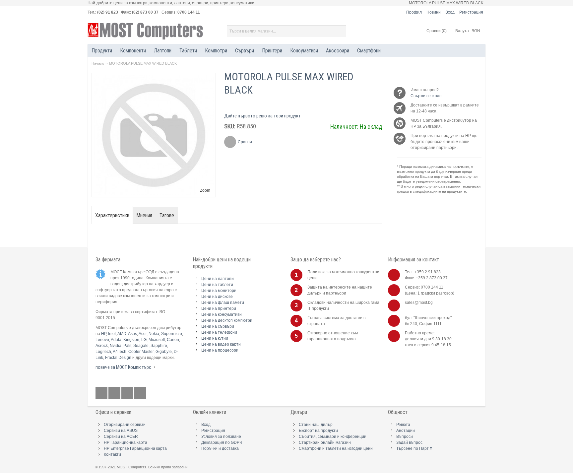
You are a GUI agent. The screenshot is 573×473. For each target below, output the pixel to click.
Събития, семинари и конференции (332, 436)
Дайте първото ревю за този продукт (262, 116)
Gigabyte (164, 351)
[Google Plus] (114, 393)
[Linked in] (127, 393)
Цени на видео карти (221, 344)
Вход (450, 12)
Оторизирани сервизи (125, 424)
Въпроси (404, 436)
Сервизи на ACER (121, 436)
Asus (132, 333)
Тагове (166, 215)
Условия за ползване (221, 436)
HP (103, 333)
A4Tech (119, 351)
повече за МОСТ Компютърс (123, 367)
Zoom (205, 190)
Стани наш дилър (316, 424)
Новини (433, 12)
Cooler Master (141, 351)
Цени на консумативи (221, 314)
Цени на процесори (219, 350)
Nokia (154, 333)
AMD (121, 333)
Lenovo (102, 339)
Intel (112, 333)
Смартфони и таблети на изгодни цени (336, 448)
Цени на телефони (219, 332)
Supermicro (171, 333)
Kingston (131, 339)
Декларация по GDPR (221, 442)
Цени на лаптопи (217, 278)
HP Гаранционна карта (125, 442)
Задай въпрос (409, 442)
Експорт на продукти (318, 430)
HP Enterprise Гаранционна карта (135, 448)
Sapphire (159, 345)
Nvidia (115, 345)
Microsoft (157, 339)
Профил (414, 12)
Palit (127, 345)
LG (144, 339)
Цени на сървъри (217, 326)
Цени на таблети (217, 284)
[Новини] (140, 393)
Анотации (405, 430)
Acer (143, 333)
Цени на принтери (218, 308)
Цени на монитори (218, 290)
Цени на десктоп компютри (226, 320)
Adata (116, 339)
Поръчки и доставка (220, 448)
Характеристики (112, 215)
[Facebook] (102, 393)
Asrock (102, 345)
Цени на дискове (217, 296)
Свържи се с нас (426, 96)
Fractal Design (118, 357)
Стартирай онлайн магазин (325, 442)
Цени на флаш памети (222, 302)
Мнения (144, 215)
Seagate (141, 345)
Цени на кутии (214, 338)
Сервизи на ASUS (121, 430)
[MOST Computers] (146, 31)
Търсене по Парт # (414, 448)
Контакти (112, 454)
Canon (173, 339)
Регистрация (471, 12)
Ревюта (403, 424)
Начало (98, 63)
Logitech (103, 351)
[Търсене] (340, 31)
